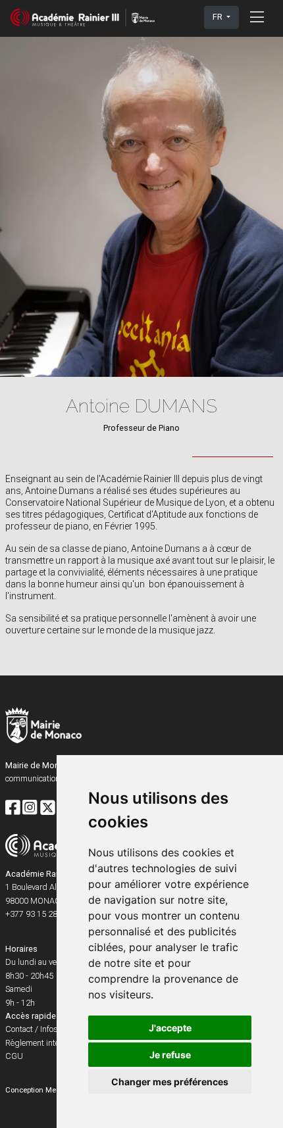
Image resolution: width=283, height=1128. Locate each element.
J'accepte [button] (170, 1027)
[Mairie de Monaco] (43, 727)
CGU (14, 1056)
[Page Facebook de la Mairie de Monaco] (12, 808)
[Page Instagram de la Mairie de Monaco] (29, 808)
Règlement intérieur (40, 1043)
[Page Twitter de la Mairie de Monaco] (47, 808)
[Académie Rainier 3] (83, 17)
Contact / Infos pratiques (50, 1029)
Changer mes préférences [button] (169, 1081)
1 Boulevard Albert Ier (43, 887)
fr (218, 17)
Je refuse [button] (170, 1054)
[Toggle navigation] (257, 17)
